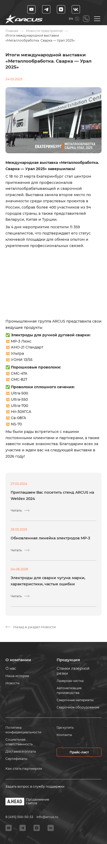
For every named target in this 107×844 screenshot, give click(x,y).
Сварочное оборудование (78, 707)
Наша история (17, 676)
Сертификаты (16, 759)
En (71, 19)
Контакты (64, 735)
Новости (12, 683)
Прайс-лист (79, 752)
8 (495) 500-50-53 (86, 19)
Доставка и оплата (20, 751)
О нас (10, 668)
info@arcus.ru (47, 817)
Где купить (65, 727)
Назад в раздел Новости (34, 627)
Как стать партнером (23, 768)
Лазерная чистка (70, 681)
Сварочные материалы (75, 700)
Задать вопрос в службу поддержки (34, 786)
